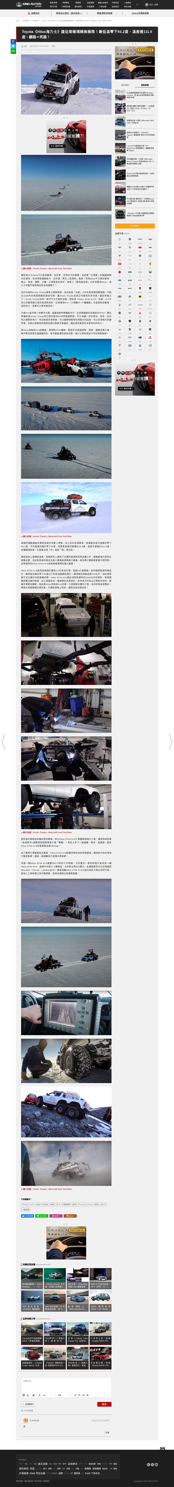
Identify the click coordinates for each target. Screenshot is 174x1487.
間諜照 (78, 3)
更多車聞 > (135, 226)
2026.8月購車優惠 (140, 13)
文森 (25, 46)
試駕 (85, 1464)
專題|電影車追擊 (104, 13)
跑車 (59, 1469)
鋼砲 (115, 1469)
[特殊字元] (83, 1395)
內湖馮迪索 (34, 1421)
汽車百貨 (95, 1473)
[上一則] (3, 742)
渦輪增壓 (105, 1464)
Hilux (90, 1205)
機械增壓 (92, 1464)
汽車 (54, 1468)
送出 (104, 1404)
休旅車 (45, 1205)
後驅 (72, 1468)
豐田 (74, 1205)
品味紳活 (115, 7)
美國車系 (54, 1473)
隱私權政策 (28, 1481)
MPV (64, 1464)
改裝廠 (32, 1473)
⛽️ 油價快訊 (34, 13)
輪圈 (35, 1464)
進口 (45, 1469)
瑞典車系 (66, 1473)
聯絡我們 (19, 1481)
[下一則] (170, 742)
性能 (32, 1468)
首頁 (17, 21)
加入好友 (43, 1216)
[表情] (87, 1395)
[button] (29, 1395)
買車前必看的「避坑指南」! (69, 13)
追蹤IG (57, 1216)
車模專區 (65, 3)
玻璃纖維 (96, 1468)
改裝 (38, 1205)
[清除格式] (40, 1395)
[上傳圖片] (24, 1395)
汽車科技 (115, 3)
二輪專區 (127, 3)
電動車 (48, 1473)
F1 (37, 1468)
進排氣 (105, 1469)
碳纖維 (88, 1468)
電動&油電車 (103, 3)
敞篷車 (21, 1464)
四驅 (77, 1469)
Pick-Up (82, 1205)
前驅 (68, 1469)
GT (71, 1473)
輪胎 (26, 1464)
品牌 (81, 1468)
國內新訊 (78, 7)
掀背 (82, 1473)
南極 (96, 1205)
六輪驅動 (25, 1210)
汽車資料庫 (65, 7)
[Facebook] (148, 1464)
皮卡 (58, 1205)
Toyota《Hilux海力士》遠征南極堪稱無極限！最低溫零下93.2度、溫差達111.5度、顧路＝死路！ (77, 21)
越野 (52, 1205)
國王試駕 (43, 1464)
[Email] (156, 1464)
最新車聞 (53, 3)
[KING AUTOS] (28, 4)
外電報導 (90, 7)
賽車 (30, 1464)
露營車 (77, 1473)
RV (60, 1464)
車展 (99, 1464)
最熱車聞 (145, 85)
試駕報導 (90, 3)
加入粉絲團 (29, 1216)
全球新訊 (35, 21)
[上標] (75, 1395)
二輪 (110, 1468)
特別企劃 (127, 7)
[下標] (79, 1395)
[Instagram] (152, 1464)
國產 (40, 1468)
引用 (107, 1433)
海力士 (103, 1205)
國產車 (81, 1464)
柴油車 (87, 1473)
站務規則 (46, 1481)
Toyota (24, 1205)
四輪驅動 (66, 1205)
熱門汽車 (53, 7)
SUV (32, 1205)
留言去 (71, 1216)
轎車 (63, 1468)
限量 (115, 1464)
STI (110, 1464)
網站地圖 (37, 1481)
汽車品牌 (102, 7)
